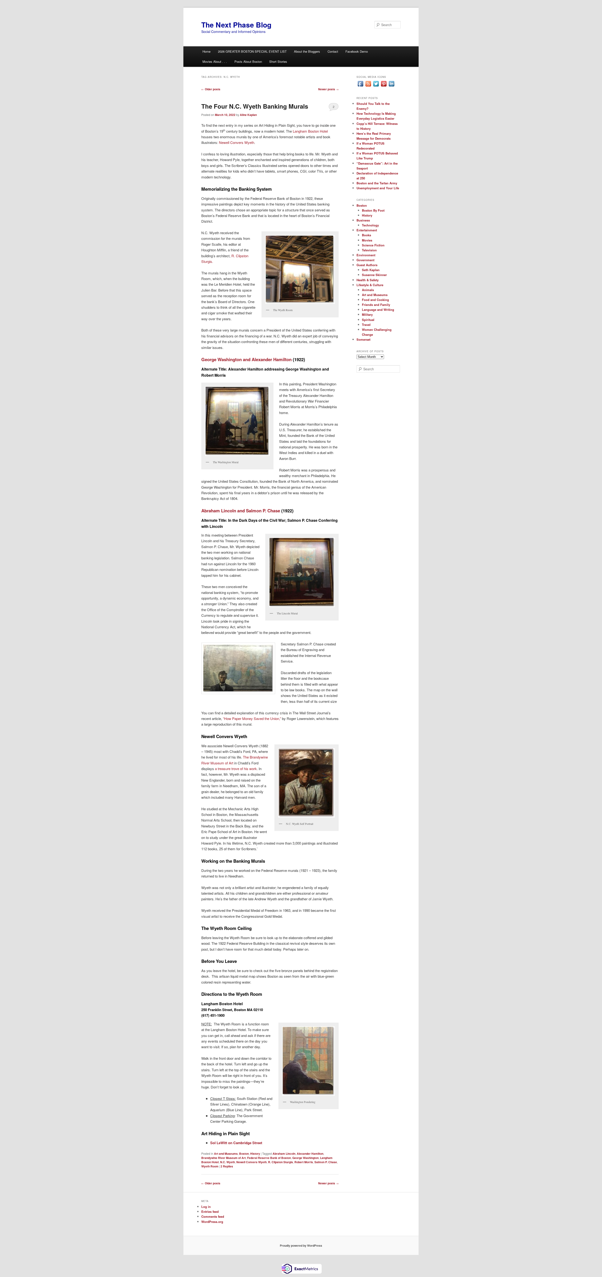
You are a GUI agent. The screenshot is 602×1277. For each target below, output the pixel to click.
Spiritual (368, 319)
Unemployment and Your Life (377, 188)
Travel (366, 324)
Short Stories (278, 61)
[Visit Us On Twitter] (376, 86)
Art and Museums (226, 1153)
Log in (206, 1206)
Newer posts (328, 89)
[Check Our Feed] (368, 86)
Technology (370, 225)
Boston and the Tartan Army (376, 183)
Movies (367, 240)
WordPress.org (212, 1221)
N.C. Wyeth (227, 1162)
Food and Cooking (375, 299)
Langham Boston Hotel (310, 131)
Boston (244, 1153)
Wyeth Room (209, 1166)
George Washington (305, 1158)
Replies (227, 1166)
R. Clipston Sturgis (280, 1162)
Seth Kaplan (371, 270)
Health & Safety (367, 280)
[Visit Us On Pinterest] (384, 86)
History (255, 1153)
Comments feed (212, 1216)
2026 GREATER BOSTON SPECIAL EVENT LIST (252, 51)
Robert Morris (303, 1162)
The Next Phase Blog (236, 25)
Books (366, 235)
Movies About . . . (214, 61)
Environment (365, 255)
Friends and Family (376, 304)
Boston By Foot (373, 210)
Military (367, 314)
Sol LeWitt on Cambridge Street (236, 1142)
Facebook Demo (356, 51)
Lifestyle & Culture (369, 285)
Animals (368, 290)
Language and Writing (378, 309)
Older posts (210, 89)
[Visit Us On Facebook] (360, 86)
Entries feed (210, 1211)
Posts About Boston (248, 61)
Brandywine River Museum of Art (223, 1158)
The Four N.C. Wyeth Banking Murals (254, 106)
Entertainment (366, 230)
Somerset (363, 339)
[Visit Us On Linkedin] (391, 86)
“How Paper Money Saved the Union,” (252, 718)
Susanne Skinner (374, 275)
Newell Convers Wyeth (236, 142)
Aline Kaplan (248, 115)
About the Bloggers (307, 51)
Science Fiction (373, 245)
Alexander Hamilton (310, 1153)
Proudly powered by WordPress (301, 1245)
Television (369, 250)
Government (365, 260)
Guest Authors (366, 265)
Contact (333, 51)
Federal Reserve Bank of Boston (269, 1158)
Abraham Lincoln (284, 1153)
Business (363, 220)
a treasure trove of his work (236, 768)
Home (206, 51)
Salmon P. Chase (325, 1162)
